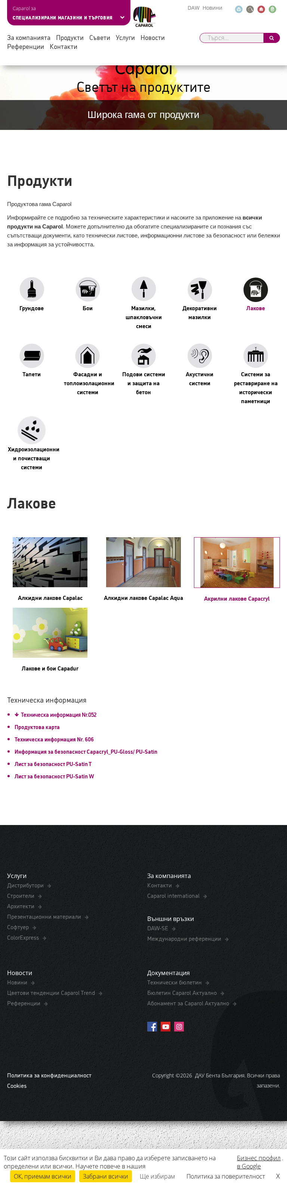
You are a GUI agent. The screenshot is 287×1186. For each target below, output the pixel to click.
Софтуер (18, 926)
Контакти (63, 46)
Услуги (125, 37)
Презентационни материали (45, 916)
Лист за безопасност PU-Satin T (53, 764)
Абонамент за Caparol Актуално (189, 1003)
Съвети (99, 37)
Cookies (17, 1085)
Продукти (70, 37)
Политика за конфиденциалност (49, 1075)
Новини (212, 7)
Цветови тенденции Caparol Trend (51, 992)
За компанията (28, 37)
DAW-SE (158, 928)
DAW (194, 7)
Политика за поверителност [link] (225, 1176)
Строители (21, 895)
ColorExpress (23, 937)
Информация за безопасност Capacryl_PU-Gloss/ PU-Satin (86, 751)
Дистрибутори (26, 885)
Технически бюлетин (175, 982)
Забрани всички (105, 1176)
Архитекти (21, 906)
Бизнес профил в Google (259, 1162)
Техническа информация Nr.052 (58, 714)
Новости (153, 37)
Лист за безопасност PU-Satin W (54, 776)
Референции (25, 46)
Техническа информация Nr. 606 (55, 739)
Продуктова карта (37, 727)
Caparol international (174, 895)
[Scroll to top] (271, 1143)
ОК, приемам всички (42, 1176)
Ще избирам (157, 1176)
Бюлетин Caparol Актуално (182, 992)
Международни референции (185, 938)
